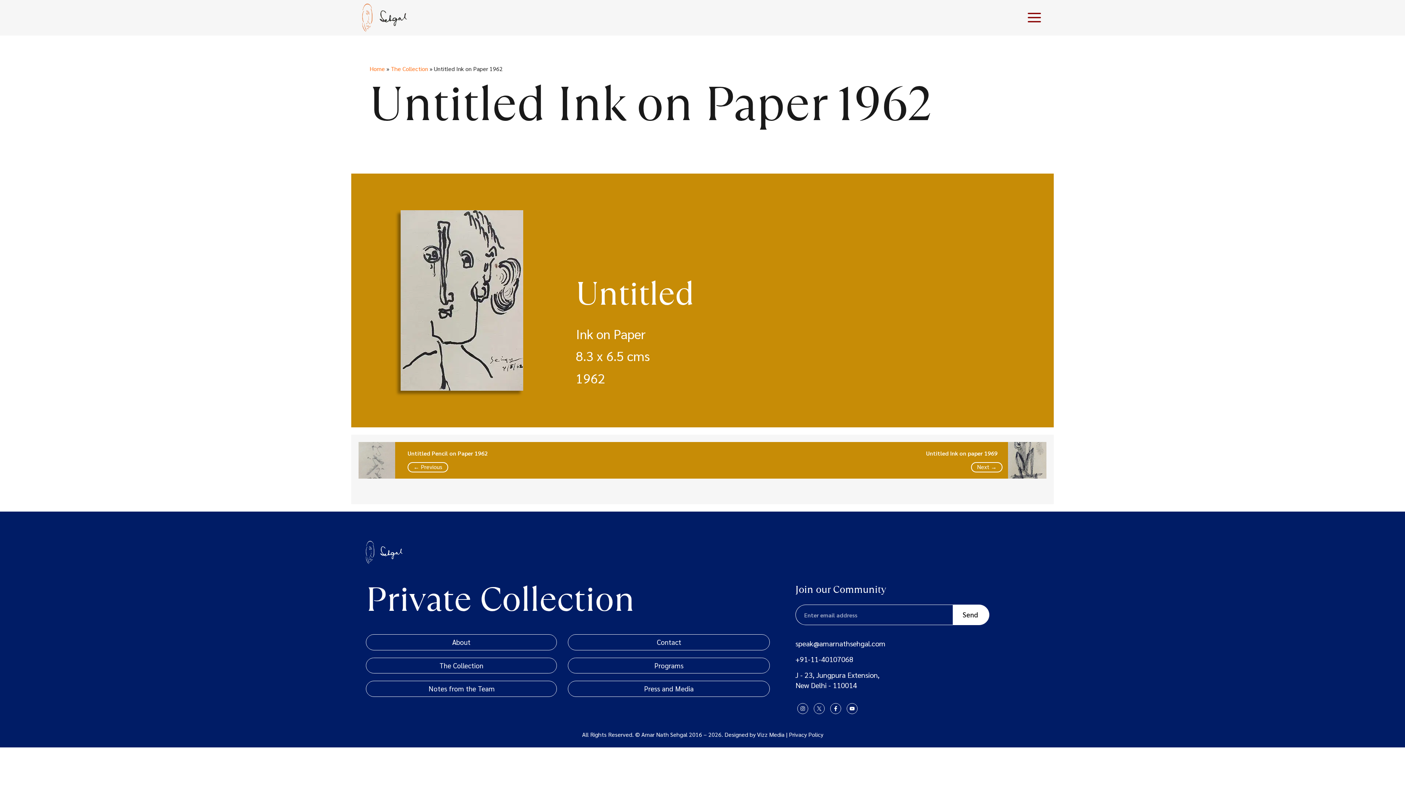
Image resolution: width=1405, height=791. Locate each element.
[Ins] (802, 708)
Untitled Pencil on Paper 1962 (448, 453)
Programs (668, 665)
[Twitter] (819, 708)
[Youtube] (852, 708)
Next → (987, 467)
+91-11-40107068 (824, 659)
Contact (669, 642)
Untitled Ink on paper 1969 (961, 453)
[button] (1034, 17)
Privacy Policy (806, 734)
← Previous (427, 467)
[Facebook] (835, 708)
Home (377, 69)
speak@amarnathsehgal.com (840, 643)
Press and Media (669, 688)
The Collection (409, 69)
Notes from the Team (461, 688)
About (461, 642)
